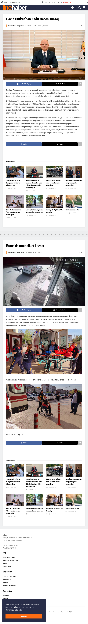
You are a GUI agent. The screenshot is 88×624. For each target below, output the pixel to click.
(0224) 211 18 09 (12, 548)
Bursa (40, 26)
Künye (5, 563)
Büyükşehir (31, 205)
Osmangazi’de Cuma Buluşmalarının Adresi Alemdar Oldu (13, 182)
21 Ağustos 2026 (11, 188)
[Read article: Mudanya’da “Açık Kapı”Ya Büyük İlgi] (54, 201)
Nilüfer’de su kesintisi (73, 210)
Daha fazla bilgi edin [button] (14, 610)
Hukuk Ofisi (7, 566)
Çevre (55, 612)
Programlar (7, 579)
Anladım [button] (24, 616)
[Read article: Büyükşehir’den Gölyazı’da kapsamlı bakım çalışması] (35, 201)
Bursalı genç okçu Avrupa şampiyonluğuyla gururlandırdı (74, 182)
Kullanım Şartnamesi (10, 560)
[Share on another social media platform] (80, 84)
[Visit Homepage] (15, 7)
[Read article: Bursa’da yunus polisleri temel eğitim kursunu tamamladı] (54, 172)
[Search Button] (79, 7)
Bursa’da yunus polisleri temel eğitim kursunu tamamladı (53, 182)
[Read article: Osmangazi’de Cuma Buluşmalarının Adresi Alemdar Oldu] (15, 172)
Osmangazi (11, 176)
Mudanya (51, 205)
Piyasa (5, 582)
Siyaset (5, 598)
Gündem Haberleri (9, 585)
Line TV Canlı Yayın (10, 576)
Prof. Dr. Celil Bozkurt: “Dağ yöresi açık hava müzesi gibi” (13, 212)
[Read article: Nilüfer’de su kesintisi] (74, 201)
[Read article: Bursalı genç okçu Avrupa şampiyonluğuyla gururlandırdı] (74, 172)
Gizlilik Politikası (9, 557)
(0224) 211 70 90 (12, 545)
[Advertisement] (44, 153)
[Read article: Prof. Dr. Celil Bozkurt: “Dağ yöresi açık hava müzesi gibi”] (15, 201)
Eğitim (71, 612)
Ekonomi (6, 595)
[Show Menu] (84, 7)
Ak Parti (45, 26)
